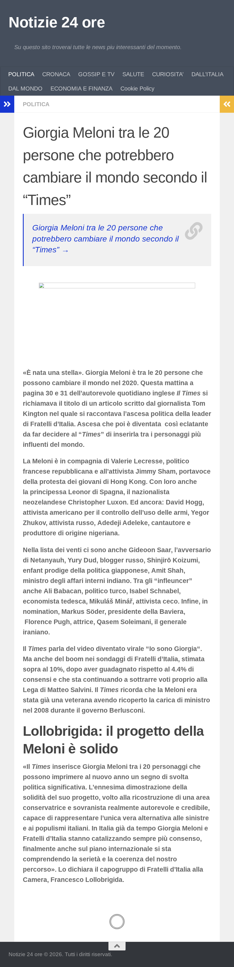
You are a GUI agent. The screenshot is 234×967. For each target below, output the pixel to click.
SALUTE (133, 74)
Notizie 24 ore (57, 22)
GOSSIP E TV (96, 74)
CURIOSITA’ (167, 74)
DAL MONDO (25, 88)
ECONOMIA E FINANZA (81, 88)
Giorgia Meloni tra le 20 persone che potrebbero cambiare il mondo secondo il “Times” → (105, 238)
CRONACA (56, 74)
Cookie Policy (137, 88)
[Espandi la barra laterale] (7, 104)
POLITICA (21, 74)
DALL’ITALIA (207, 74)
